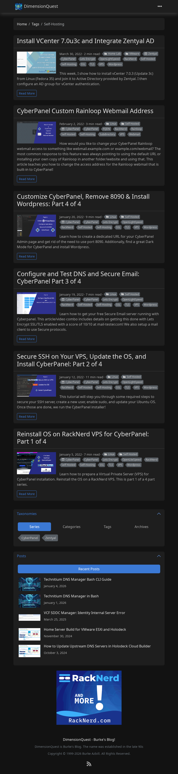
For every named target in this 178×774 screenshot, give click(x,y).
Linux (113, 123)
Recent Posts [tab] (89, 569)
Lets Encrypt (87, 59)
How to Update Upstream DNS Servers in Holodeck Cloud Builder (97, 646)
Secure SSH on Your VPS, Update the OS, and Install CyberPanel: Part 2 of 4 (81, 360)
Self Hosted (148, 59)
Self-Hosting (68, 64)
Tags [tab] (107, 526)
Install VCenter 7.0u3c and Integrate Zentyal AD (85, 40)
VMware (134, 53)
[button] (170, 766)
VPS (101, 64)
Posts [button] (21, 556)
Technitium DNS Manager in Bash (71, 596)
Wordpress (115, 64)
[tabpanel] (89, 538)
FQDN (106, 129)
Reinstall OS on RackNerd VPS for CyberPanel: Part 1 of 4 (83, 437)
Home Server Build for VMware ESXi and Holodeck (85, 629)
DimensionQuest (41, 6)
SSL (83, 64)
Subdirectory (107, 134)
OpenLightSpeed (110, 59)
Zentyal (152, 53)
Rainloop (136, 129)
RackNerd (130, 59)
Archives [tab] (141, 526)
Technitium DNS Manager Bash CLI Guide (77, 579)
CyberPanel (68, 59)
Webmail (134, 134)
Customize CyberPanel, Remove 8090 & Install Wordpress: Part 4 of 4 (83, 200)
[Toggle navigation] (160, 6)
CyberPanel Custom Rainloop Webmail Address (85, 110)
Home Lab (114, 53)
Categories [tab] (72, 526)
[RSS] (89, 764)
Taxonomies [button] (27, 513)
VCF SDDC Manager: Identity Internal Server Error (84, 612)
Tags (35, 24)
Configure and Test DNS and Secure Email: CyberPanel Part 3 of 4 (78, 277)
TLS (92, 64)
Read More (27, 93)
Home (22, 24)
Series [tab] (35, 526)
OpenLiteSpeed (131, 459)
